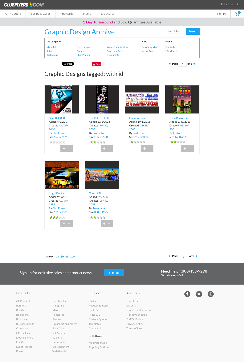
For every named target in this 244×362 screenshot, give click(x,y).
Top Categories (149, 47)
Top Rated (172, 51)
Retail (49, 51)
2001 (172, 129)
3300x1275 (101, 212)
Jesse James (100, 208)
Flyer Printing (83, 54)
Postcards (66, 13)
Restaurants (113, 54)
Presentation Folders (64, 323)
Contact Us (95, 328)
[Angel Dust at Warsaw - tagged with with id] (62, 174)
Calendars (22, 328)
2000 (92, 129)
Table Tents (58, 342)
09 (65, 125)
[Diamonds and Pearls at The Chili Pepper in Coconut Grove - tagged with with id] (142, 99)
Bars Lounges (83, 47)
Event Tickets (24, 346)
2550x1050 (141, 136)
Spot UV (93, 310)
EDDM (20, 342)
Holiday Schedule (136, 314)
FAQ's (92, 300)
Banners (21, 305)
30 (105, 125)
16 (186, 125)
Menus (56, 310)
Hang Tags (58, 305)
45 (66, 256)
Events (80, 51)
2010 (52, 129)
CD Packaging (24, 333)
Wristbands (59, 351)
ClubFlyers (58, 133)
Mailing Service (98, 342)
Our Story (132, 300)
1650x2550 (181, 136)
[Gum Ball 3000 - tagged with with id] (62, 99)
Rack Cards (59, 328)
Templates (95, 323)
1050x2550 (101, 136)
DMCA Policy (134, 319)
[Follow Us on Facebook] (187, 293)
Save (98, 64)
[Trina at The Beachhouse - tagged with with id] (102, 174)
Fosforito (98, 133)
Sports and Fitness (116, 51)
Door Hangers (24, 337)
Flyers (87, 13)
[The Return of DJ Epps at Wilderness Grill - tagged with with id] (102, 99)
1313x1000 (60, 212)
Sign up (114, 272)
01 (61, 200)
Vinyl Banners (60, 346)
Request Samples (98, 305)
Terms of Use (134, 328)
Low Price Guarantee (138, 310)
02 (141, 125)
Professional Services (117, 47)
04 (61, 125)
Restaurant (52, 54)
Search (193, 31)
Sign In (221, 13)
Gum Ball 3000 (57, 118)
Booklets (21, 310)
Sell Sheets (58, 333)
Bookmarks (23, 314)
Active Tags (147, 51)
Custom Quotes (98, 319)
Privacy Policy (134, 323)
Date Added (170, 47)
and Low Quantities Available (122, 22)
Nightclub (51, 47)
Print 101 (94, 314)
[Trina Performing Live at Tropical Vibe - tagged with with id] (182, 99)
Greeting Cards (61, 300)
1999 (52, 204)
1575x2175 (60, 136)
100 (72, 256)
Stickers (57, 337)
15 (57, 256)
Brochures (107, 13)
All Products (13, 13)
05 (181, 125)
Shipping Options (99, 347)
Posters (56, 319)
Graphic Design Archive (79, 31)
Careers (131, 305)
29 (146, 125)
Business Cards (40, 13)
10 (101, 125)
